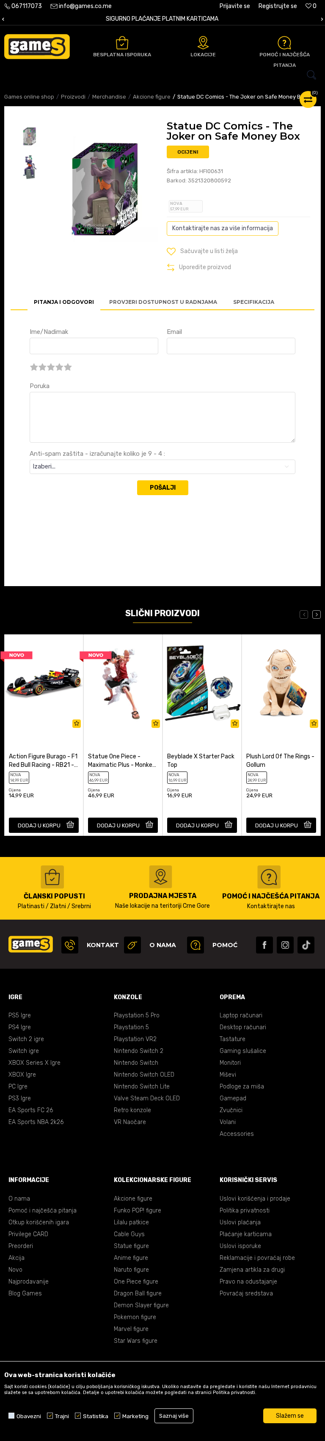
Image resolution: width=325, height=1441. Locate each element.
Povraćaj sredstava (246, 1293)
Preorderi (20, 1246)
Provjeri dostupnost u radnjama (163, 302)
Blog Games (25, 1293)
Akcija (16, 1258)
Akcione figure (152, 97)
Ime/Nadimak (49, 332)
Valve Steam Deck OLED (147, 1098)
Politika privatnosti (245, 1210)
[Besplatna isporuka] (122, 43)
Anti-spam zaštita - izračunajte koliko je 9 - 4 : (97, 453)
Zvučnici (231, 1110)
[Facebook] (264, 945)
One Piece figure (136, 1281)
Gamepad (233, 1098)
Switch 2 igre (26, 1039)
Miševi (228, 1074)
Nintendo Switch (136, 1062)
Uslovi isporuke (240, 1246)
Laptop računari (241, 1015)
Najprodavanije (28, 1281)
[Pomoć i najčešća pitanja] (284, 43)
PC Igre (18, 1086)
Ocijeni (187, 152)
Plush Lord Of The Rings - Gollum (280, 761)
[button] (162, 75)
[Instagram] (285, 945)
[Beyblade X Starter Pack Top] (202, 683)
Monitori (230, 1062)
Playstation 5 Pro (137, 1015)
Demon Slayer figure (141, 1305)
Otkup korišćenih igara (38, 1222)
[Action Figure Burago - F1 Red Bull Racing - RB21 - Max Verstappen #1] (44, 683)
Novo (15, 1269)
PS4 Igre (19, 1027)
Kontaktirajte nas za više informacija (222, 228)
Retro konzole (132, 1110)
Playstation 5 (131, 1027)
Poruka (40, 386)
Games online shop (29, 97)
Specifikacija (253, 302)
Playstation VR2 (135, 1039)
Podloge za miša (242, 1086)
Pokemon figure (135, 1317)
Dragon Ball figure (138, 1293)
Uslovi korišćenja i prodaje (255, 1198)
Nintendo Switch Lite (142, 1086)
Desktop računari (243, 1027)
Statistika (95, 1416)
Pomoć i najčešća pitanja (42, 1210)
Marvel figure (131, 1329)
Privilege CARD (28, 1234)
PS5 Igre (19, 1015)
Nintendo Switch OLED (144, 1074)
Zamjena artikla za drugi (252, 1269)
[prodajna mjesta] (160, 876)
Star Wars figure (135, 1341)
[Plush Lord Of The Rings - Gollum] (281, 683)
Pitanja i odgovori (64, 302)
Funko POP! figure (137, 1210)
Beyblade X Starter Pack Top (200, 761)
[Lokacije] (203, 43)
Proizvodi (73, 97)
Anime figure (131, 1258)
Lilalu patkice (131, 1222)
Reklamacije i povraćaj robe (257, 1258)
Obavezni (29, 1416)
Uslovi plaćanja (240, 1222)
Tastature (232, 1039)
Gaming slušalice (243, 1051)
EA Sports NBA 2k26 (35, 1122)
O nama (19, 1198)
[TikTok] (305, 945)
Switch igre (23, 1051)
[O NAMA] (132, 945)
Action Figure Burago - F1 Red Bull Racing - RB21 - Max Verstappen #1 (43, 761)
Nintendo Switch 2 (138, 1051)
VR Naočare (130, 1122)
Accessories (237, 1134)
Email (174, 332)
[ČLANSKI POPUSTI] (52, 877)
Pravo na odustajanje (248, 1281)
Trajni (62, 1416)
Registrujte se (278, 6)
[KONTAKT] (69, 945)
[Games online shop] (37, 46)
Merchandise (109, 97)
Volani (228, 1122)
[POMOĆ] (195, 945)
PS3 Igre (19, 1098)
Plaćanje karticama (246, 1234)
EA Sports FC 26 (30, 1110)
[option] (29, 136)
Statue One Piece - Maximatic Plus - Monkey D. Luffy (122, 761)
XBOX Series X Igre (34, 1062)
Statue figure (131, 1246)
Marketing (135, 1416)
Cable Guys (129, 1234)
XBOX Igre (22, 1074)
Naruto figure (131, 1269)
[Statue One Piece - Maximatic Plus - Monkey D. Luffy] (123, 683)
